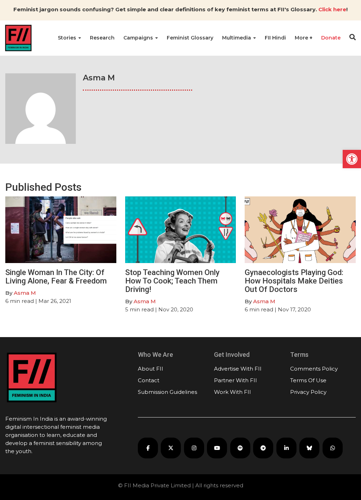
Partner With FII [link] (235, 380)
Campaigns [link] (138, 38)
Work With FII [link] (232, 392)
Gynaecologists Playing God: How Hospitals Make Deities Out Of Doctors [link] (294, 281)
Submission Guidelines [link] (167, 392)
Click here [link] (332, 9)
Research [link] (102, 38)
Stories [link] (68, 38)
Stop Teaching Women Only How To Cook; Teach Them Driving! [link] (172, 281)
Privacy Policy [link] (308, 392)
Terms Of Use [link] (308, 380)
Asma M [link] (25, 292)
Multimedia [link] (237, 38)
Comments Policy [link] (314, 368)
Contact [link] (148, 380)
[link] (352, 159)
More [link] (302, 38)
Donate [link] (331, 38)
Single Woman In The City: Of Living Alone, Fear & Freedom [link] (56, 276)
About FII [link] (150, 368)
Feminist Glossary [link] (190, 38)
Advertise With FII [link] (238, 368)
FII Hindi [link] (275, 38)
